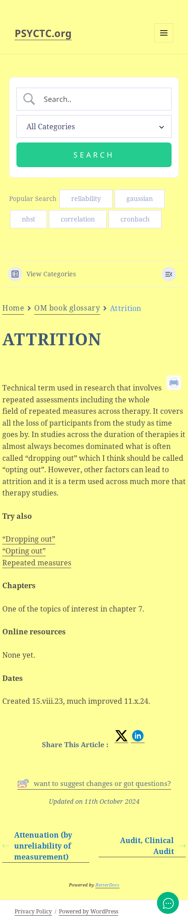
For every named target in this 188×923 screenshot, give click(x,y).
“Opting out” (24, 551)
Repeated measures (36, 563)
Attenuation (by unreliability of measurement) (43, 846)
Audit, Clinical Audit (147, 845)
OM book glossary (67, 308)
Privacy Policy (33, 911)
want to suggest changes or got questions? (102, 783)
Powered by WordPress (88, 911)
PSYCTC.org (43, 33)
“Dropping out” (28, 539)
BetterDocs (107, 884)
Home (13, 308)
